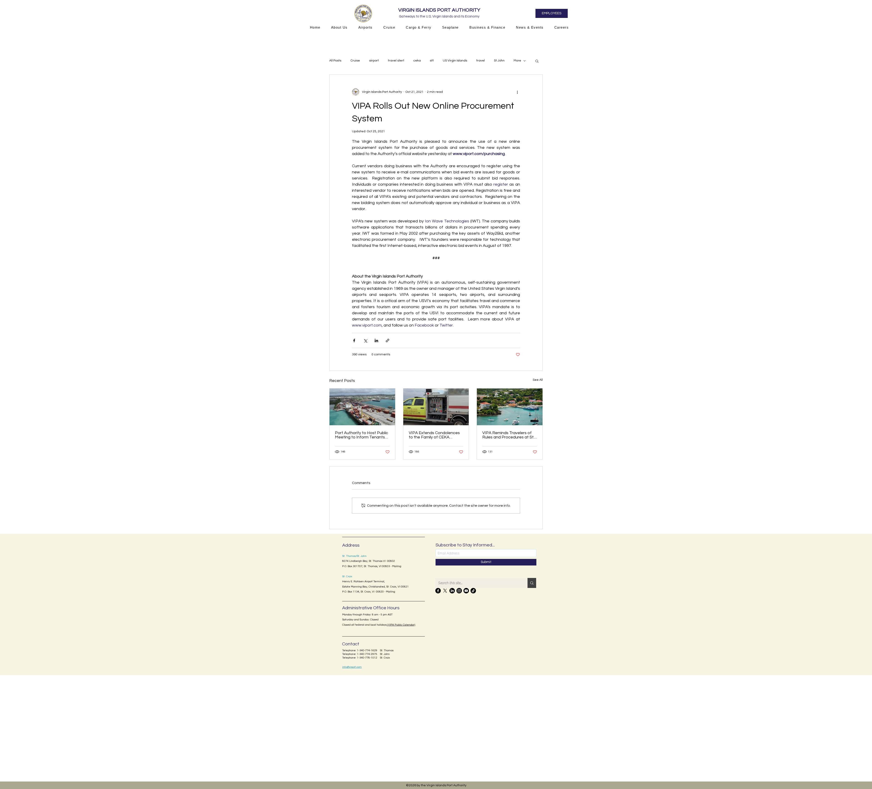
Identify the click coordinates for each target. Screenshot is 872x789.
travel (480, 60)
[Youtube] (466, 590)
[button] (339, 27)
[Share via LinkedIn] (376, 340)
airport (374, 60)
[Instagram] (459, 590)
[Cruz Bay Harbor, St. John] (510, 406)
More (517, 60)
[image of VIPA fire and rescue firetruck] (436, 406)
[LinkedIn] (452, 590)
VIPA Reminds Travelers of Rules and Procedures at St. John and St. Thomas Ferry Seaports (508, 435)
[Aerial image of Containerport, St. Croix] (362, 406)
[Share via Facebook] (354, 340)
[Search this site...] (532, 583)
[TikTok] (473, 590)
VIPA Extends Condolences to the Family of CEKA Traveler (434, 435)
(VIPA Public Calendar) (401, 624)
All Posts (335, 60)
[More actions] (517, 92)
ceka (417, 60)
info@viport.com (352, 667)
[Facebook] (438, 590)
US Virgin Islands (455, 60)
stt (432, 60)
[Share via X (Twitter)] (365, 340)
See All (538, 379)
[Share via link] (387, 340)
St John (499, 60)
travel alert (396, 60)
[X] (445, 590)
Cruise (355, 60)
